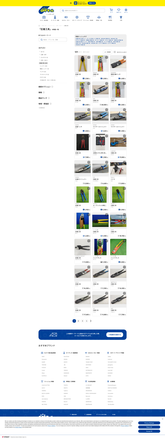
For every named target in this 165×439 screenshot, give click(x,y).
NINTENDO (88, 365)
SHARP (43, 362)
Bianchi (65, 401)
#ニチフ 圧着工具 (102, 43)
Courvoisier (110, 393)
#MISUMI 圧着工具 (105, 38)
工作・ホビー (59, 25)
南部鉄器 (88, 388)
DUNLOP (66, 404)
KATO (87, 376)
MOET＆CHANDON (112, 388)
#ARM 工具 (78, 43)
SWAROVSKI (89, 401)
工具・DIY (44, 25)
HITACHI (44, 367)
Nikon (43, 373)
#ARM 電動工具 (99, 41)
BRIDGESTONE (67, 399)
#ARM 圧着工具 (116, 41)
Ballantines (110, 401)
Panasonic (44, 359)
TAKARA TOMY (89, 362)
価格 (40, 92)
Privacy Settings (149, 423)
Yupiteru (66, 390)
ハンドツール (51, 25)
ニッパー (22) (43, 66)
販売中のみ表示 (122, 52)
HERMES (44, 390)
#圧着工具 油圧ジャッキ (81, 41)
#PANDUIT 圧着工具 (80, 45)
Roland (65, 376)
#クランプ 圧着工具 (80, 40)
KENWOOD (66, 373)
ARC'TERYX (44, 404)
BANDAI (87, 356)
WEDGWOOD (89, 390)
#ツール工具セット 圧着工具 (93, 38)
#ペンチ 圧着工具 (108, 41)
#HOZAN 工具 (94, 43)
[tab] (44, 18)
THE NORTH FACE (112, 362)
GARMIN (66, 393)
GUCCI (43, 388)
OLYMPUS (44, 376)
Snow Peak (110, 367)
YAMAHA (66, 370)
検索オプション (44, 86)
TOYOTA (66, 385)
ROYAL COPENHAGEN (91, 393)
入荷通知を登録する (115, 335)
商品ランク (42, 98)
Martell (109, 399)
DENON (65, 359)
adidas (109, 356)
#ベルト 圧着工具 (109, 40)
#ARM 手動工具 (91, 41)
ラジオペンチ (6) (44, 74)
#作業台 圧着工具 (90, 40)
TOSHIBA (44, 365)
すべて (42, 52)
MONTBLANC (89, 404)
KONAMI (88, 359)
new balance (45, 399)
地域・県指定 (43, 104)
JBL (65, 365)
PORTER (44, 401)
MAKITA (65, 388)
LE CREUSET (89, 385)
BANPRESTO (89, 373)
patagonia (110, 365)
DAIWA (109, 376)
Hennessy (110, 396)
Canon (43, 370)
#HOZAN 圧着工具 (86, 43)
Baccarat (88, 396)
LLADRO (88, 399)
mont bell (110, 370)
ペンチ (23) (43, 71)
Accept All (149, 431)
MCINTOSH (66, 356)
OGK (65, 396)
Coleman (110, 359)
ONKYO (65, 362)
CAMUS (109, 390)
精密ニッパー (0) (44, 69)
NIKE (43, 396)
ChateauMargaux (112, 385)
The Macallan (111, 404)
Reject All (149, 427)
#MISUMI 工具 (114, 38)
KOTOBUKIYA (89, 370)
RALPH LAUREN (45, 393)
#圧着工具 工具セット (81, 38)
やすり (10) (43, 77)
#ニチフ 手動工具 (112, 43)
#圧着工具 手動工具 (118, 40)
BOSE (65, 367)
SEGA (87, 367)
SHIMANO (110, 373)
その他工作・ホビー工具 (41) (48, 80)
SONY (43, 356)
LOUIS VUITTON (46, 385)
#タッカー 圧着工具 (99, 40)
